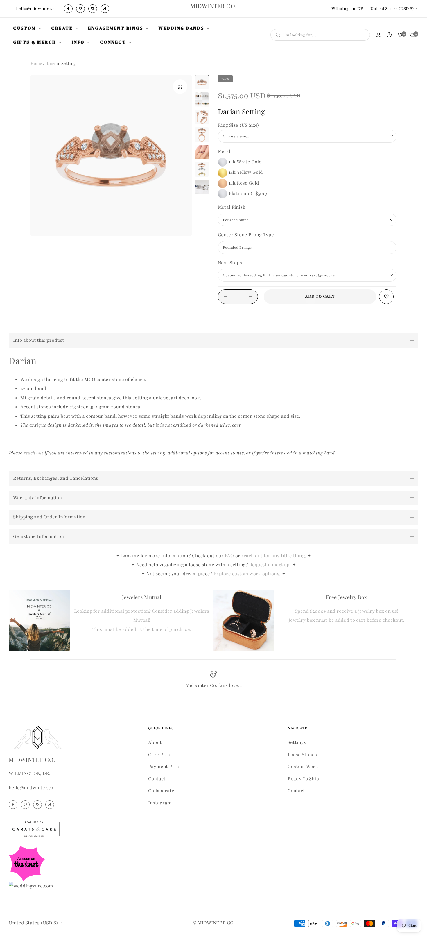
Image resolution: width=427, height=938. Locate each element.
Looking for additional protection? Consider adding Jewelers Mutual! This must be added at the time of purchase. (141, 620)
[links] (69, 8)
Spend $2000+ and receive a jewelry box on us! (346, 611)
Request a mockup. (270, 564)
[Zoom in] (180, 86)
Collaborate (161, 790)
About (155, 742)
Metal (224, 151)
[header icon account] (378, 35)
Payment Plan (163, 766)
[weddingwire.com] (31, 885)
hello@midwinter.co (31, 788)
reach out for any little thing (273, 555)
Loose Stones (302, 754)
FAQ (229, 555)
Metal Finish (231, 207)
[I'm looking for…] (276, 35)
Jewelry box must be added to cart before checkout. (346, 620)
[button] (386, 296)
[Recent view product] (389, 35)
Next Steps (230, 262)
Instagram (160, 803)
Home (36, 63)
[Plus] (250, 296)
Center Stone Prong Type (246, 235)
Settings (297, 742)
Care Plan (159, 754)
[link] (28, 28)
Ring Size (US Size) (238, 125)
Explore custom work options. (248, 573)
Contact (157, 779)
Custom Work (303, 766)
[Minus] (225, 296)
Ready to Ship (303, 779)
